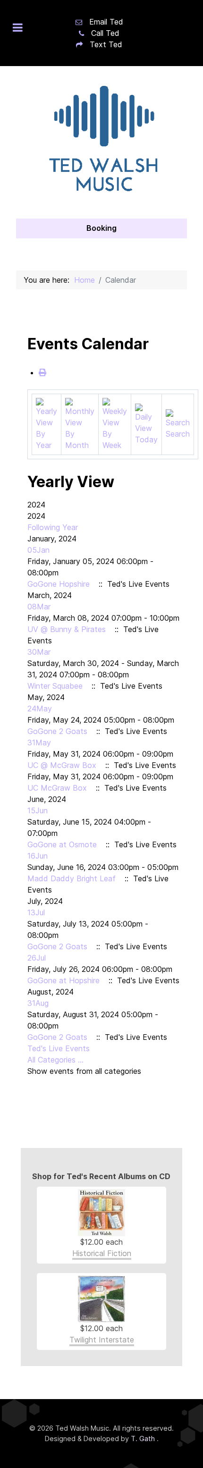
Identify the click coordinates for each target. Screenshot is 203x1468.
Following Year (52, 527)
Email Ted (106, 21)
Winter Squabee (55, 686)
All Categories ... (55, 1059)
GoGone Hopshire (58, 584)
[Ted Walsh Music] (101, 142)
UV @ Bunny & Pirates (66, 629)
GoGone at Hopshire (63, 980)
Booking (101, 228)
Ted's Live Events (58, 1048)
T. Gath (144, 1438)
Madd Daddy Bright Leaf (71, 878)
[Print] (42, 372)
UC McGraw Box (57, 788)
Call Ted (105, 33)
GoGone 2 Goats (57, 731)
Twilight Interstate (101, 1339)
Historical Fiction (101, 1253)
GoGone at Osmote (62, 844)
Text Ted (106, 44)
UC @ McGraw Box (61, 765)
